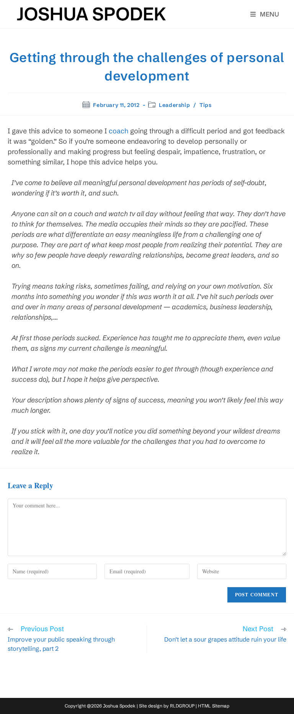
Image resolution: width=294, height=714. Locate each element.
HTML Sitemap (213, 706)
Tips (205, 105)
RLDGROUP (182, 706)
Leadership (174, 105)
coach (118, 130)
